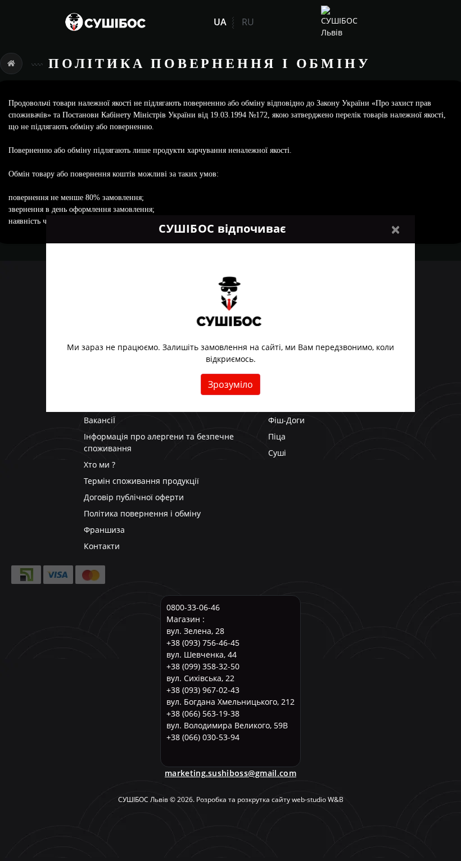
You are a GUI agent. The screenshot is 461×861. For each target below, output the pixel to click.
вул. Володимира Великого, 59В (227, 725)
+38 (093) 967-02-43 (202, 690)
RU (248, 22)
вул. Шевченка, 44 (201, 654)
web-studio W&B (318, 799)
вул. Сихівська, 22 (200, 678)
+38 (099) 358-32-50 (202, 666)
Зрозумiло (230, 384)
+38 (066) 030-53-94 (202, 737)
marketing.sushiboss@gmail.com (230, 773)
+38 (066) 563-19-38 (202, 713)
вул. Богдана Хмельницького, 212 (230, 701)
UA (220, 22)
